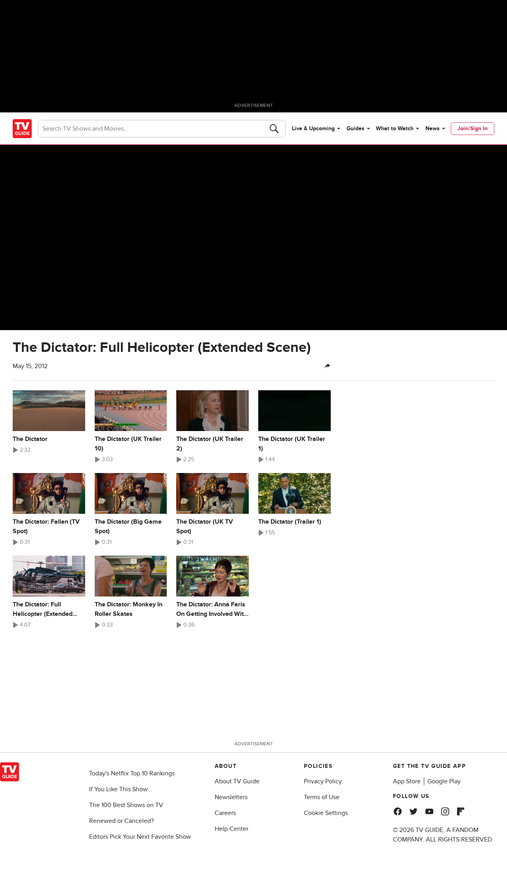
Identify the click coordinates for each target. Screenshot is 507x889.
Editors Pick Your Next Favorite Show (140, 837)
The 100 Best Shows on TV (126, 805)
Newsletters (231, 797)
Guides (355, 128)
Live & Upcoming (313, 128)
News (432, 128)
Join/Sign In (472, 128)
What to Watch (395, 128)
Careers (225, 813)
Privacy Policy (323, 781)
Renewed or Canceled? (121, 821)
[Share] (327, 366)
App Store (407, 781)
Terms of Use (321, 797)
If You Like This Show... (120, 789)
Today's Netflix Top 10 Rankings (132, 773)
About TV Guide (237, 781)
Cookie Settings (326, 813)
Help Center (231, 829)
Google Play (444, 781)
